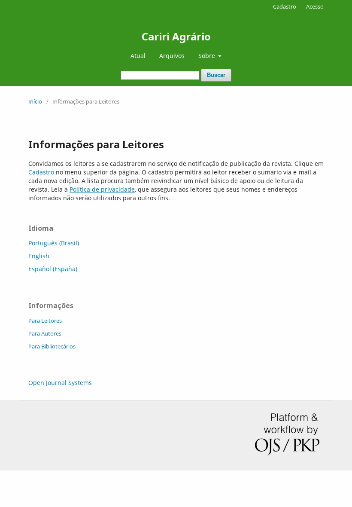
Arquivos (172, 56)
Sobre (207, 56)
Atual (138, 56)
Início (35, 101)
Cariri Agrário (176, 36)
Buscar (216, 75)
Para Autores (44, 333)
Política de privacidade (102, 189)
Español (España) (52, 269)
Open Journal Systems (60, 383)
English (38, 256)
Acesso (315, 6)
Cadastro (284, 6)
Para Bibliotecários (52, 346)
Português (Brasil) (53, 243)
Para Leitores (45, 320)
